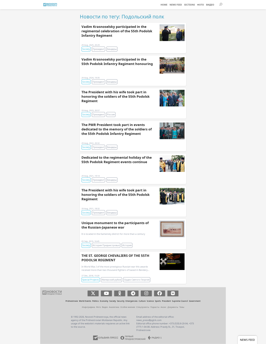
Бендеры (112, 49)
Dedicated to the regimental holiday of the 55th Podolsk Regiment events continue (116, 159)
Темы (181, 307)
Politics (95, 301)
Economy (104, 301)
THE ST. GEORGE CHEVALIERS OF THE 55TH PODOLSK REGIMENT (115, 257)
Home (164, 4)
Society (86, 49)
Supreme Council (180, 301)
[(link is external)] (93, 293)
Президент (98, 49)
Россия (111, 114)
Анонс (163, 307)
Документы (172, 307)
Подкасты (154, 307)
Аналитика (114, 307)
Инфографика (88, 307)
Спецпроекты (142, 307)
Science (150, 301)
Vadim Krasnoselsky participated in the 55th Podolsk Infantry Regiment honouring (117, 61)
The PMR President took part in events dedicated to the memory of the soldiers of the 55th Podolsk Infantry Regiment (116, 129)
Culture (142, 301)
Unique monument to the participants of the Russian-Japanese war (115, 225)
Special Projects (90, 279)
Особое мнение (127, 307)
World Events (85, 301)
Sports (158, 301)
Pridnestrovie (72, 301)
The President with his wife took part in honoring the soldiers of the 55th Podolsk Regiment (115, 96)
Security (120, 301)
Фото (200, 4)
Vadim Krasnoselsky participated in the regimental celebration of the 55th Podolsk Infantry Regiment (116, 31)
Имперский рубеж (111, 279)
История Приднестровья (106, 245)
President (166, 301)
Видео (210, 4)
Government (194, 301)
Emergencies (132, 301)
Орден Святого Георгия (136, 279)
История (127, 245)
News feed (176, 4)
